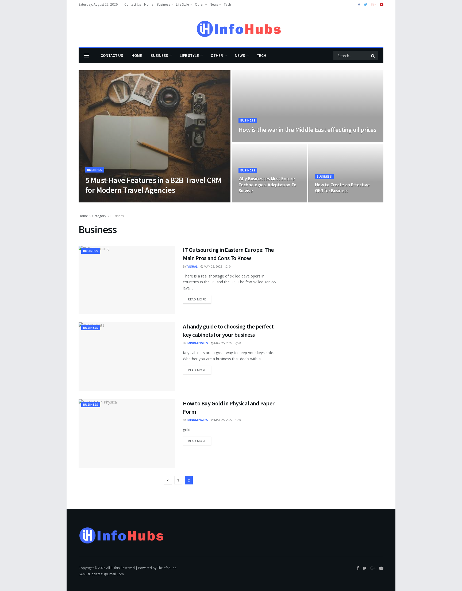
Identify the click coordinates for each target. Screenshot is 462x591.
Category (99, 216)
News (214, 4)
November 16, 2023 (255, 141)
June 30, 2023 (327, 201)
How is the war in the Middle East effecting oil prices (307, 130)
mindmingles (197, 343)
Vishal (192, 266)
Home (148, 4)
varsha (95, 201)
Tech (227, 4)
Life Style (182, 4)
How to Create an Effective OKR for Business (342, 188)
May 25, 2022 (212, 266)
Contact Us (132, 4)
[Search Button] (373, 55)
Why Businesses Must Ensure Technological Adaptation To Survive (267, 184)
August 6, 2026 (118, 201)
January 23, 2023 (253, 201)
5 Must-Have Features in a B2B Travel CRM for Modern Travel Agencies (153, 185)
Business (163, 4)
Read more (197, 299)
